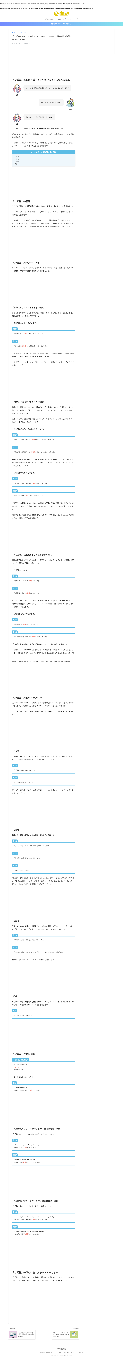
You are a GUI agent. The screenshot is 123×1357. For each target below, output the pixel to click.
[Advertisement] (43, 59)
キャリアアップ (73, 19)
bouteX (60, 1352)
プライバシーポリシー (77, 1352)
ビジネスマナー (50, 19)
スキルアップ (61, 19)
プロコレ (66, 1352)
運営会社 (42, 1352)
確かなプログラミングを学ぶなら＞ (61, 24)
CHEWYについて (51, 1352)
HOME (63, 1349)
